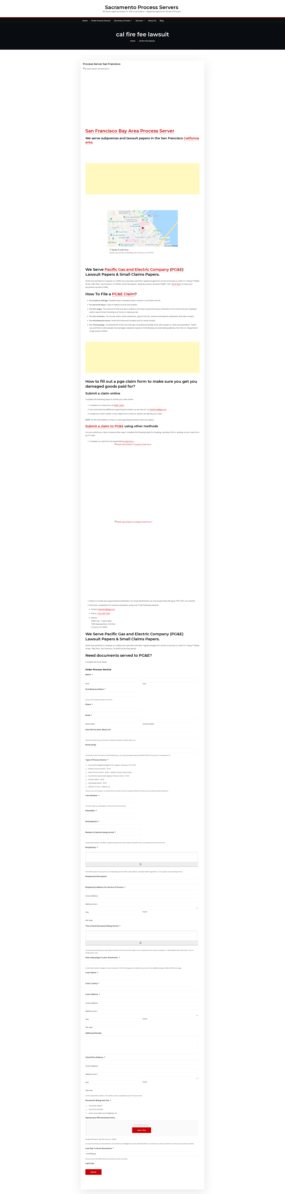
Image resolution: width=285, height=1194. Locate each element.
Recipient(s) (91, 847)
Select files (141, 1130)
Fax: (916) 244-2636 (96, 1109)
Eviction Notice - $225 (96, 779)
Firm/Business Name (95, 689)
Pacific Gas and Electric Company (137, 269)
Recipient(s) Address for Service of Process (105, 887)
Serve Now (176, 284)
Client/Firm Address (95, 1057)
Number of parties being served (100, 832)
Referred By (90, 745)
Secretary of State (122, 20)
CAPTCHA (89, 1163)
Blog (162, 20)
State (145, 912)
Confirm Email (148, 724)
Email (88, 715)
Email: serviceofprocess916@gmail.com (103, 1113)
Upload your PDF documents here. (100, 1118)
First (87, 684)
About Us (152, 20)
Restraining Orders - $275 (97, 783)
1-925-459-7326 (103, 613)
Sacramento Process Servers (141, 7)
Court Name (91, 972)
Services (139, 20)
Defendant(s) (92, 821)
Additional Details (93, 1033)
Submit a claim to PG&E (104, 426)
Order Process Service (100, 20)
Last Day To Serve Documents (99, 1148)
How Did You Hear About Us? (98, 729)
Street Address (92, 896)
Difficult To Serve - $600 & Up (99, 787)
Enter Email (90, 724)
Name (89, 674)
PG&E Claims (119, 405)
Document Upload (95, 1106)
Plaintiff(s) (91, 811)
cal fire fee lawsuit (147, 41)
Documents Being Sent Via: (98, 1100)
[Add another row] (140, 864)
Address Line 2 (91, 904)
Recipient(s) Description (96, 876)
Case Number (92, 795)
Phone (89, 704)
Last (144, 684)
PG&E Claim (123, 294)
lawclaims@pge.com (106, 609)
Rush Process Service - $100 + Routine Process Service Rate (110, 772)
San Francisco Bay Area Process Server (129, 131)
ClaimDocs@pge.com (157, 409)
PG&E (176, 269)
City (87, 912)
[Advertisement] (143, 178)
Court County (92, 983)
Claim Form (129, 441)
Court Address (92, 994)
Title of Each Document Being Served (102, 926)
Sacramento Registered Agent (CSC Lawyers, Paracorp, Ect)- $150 (112, 765)
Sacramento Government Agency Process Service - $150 (108, 776)
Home (85, 20)
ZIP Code (89, 920)
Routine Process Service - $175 (99, 769)
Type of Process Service (96, 760)
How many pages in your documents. (102, 957)
